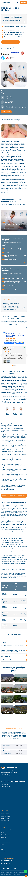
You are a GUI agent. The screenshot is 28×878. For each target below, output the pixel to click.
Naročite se (23, 2)
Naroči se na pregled (9, 42)
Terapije (2, 832)
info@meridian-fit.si (6, 776)
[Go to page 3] (15, 365)
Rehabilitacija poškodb (6, 829)
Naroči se (5, 111)
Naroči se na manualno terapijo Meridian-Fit (14, 496)
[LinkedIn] (15, 868)
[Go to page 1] (13, 365)
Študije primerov (5, 842)
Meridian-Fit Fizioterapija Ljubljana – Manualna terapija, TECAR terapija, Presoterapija (15, 335)
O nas (2, 844)
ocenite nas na (19, 342)
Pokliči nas (7, 48)
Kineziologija (3, 837)
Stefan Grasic (10, 347)
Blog (2, 847)
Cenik (2, 849)
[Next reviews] (26, 355)
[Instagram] (4, 868)
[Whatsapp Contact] (25, 871)
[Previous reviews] (2, 355)
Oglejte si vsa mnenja (9, 342)
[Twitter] (11, 868)
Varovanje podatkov (6, 874)
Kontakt (3, 851)
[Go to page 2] (14, 365)
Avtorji (18, 874)
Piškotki (14, 874)
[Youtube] (8, 868)
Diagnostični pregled (5, 834)
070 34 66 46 (5, 774)
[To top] (26, 876)
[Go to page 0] (12, 365)
